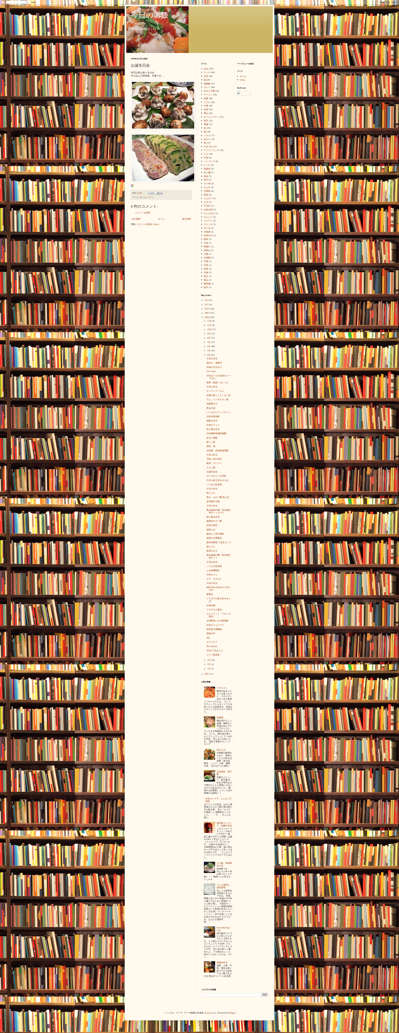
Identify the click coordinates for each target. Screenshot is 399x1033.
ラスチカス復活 (214, 609)
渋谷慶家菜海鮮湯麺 (216, 433)
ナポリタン (222, 687)
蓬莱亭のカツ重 (214, 520)
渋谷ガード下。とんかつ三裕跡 (218, 800)
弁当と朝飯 (212, 437)
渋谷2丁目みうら (215, 650)
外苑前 (207, 231)
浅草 (206, 268)
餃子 (206, 287)
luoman (208, 1012)
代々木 (207, 227)
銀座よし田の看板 (215, 533)
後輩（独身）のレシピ (217, 382)
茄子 (206, 120)
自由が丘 (208, 235)
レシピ (207, 164)
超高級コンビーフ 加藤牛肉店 (224, 824)
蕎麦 (206, 124)
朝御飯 (207, 83)
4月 (209, 354)
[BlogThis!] (152, 193)
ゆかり (207, 139)
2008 (206, 317)
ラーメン (208, 94)
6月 (209, 346)
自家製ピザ (212, 403)
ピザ (206, 201)
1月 (209, 668)
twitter (242, 79)
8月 (209, 337)
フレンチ (208, 224)
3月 (209, 659)
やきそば (208, 146)
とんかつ (208, 198)
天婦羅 (207, 257)
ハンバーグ (209, 161)
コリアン (208, 220)
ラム (206, 153)
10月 (209, 329)
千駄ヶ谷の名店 (214, 458)
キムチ (207, 187)
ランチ (207, 72)
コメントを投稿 (142, 212)
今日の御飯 (149, 15)
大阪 (206, 253)
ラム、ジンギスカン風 (217, 399)
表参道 (207, 168)
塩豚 (206, 98)
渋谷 (206, 76)
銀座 (206, 239)
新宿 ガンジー (214, 463)
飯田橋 (207, 283)
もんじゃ (208, 216)
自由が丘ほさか (214, 367)
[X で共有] (155, 193)
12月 (209, 320)
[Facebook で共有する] (158, 193)
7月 (209, 342)
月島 (206, 265)
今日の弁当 (212, 358)
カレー (207, 87)
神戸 (206, 179)
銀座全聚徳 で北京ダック (220, 542)
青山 (206, 113)
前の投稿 (186, 218)
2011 (206, 304)
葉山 (206, 279)
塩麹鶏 (220, 717)
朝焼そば (211, 529)
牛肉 (206, 157)
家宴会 (210, 594)
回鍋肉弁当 (222, 962)
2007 (206, 673)
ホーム (161, 218)
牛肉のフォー (213, 424)
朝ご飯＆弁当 (213, 429)
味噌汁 (207, 246)
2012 (206, 300)
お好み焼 (208, 209)
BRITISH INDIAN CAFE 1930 (218, 588)
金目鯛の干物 (213, 501)
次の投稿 (136, 218)
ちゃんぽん (209, 213)
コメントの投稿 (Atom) (148, 224)
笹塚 (206, 272)
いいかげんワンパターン (219, 412)
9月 (209, 333)
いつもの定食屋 (214, 484)
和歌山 (207, 250)
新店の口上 (212, 550)
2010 (206, 308)
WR (208, 637)
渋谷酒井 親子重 (224, 773)
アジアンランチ (211, 150)
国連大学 (211, 633)
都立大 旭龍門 (214, 362)
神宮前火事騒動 (214, 629)
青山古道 (211, 407)
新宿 (206, 194)
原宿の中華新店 (214, 537)
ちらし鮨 (211, 467)
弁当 (206, 68)
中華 (206, 105)
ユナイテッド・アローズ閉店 (219, 615)
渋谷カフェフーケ (215, 624)
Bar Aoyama (212, 646)
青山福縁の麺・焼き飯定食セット (219, 556)
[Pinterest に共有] (161, 193)
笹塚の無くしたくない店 (219, 395)
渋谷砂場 (211, 605)
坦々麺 (207, 172)
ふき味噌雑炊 (213, 570)
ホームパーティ (146, 197)
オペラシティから (215, 390)
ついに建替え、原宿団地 (224, 886)
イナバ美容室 (213, 654)
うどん (207, 102)
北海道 (207, 190)
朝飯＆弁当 (212, 420)
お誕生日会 (212, 471)
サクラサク (212, 641)
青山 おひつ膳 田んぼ (218, 497)
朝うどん (211, 492)
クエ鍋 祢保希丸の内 (224, 864)
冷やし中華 (209, 90)
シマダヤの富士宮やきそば (219, 600)
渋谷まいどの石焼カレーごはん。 (219, 377)
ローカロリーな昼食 (216, 475)
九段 (206, 242)
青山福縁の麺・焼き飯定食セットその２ (219, 511)
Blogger (232, 1012)
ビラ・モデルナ (214, 578)
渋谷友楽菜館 (213, 416)
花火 (206, 276)
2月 (209, 664)
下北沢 (207, 205)
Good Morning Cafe (223, 929)
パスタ (207, 135)
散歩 (206, 176)
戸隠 (206, 261)
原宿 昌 (211, 446)
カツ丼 (207, 183)
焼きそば (221, 749)
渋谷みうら (212, 574)
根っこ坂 (211, 441)
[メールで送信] (149, 193)
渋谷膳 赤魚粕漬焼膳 (217, 450)
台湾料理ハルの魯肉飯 (217, 620)
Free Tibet (211, 371)
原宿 (206, 109)
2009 (206, 312)
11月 (209, 325)
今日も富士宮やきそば (217, 480)
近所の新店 (212, 525)
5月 (209, 350)
